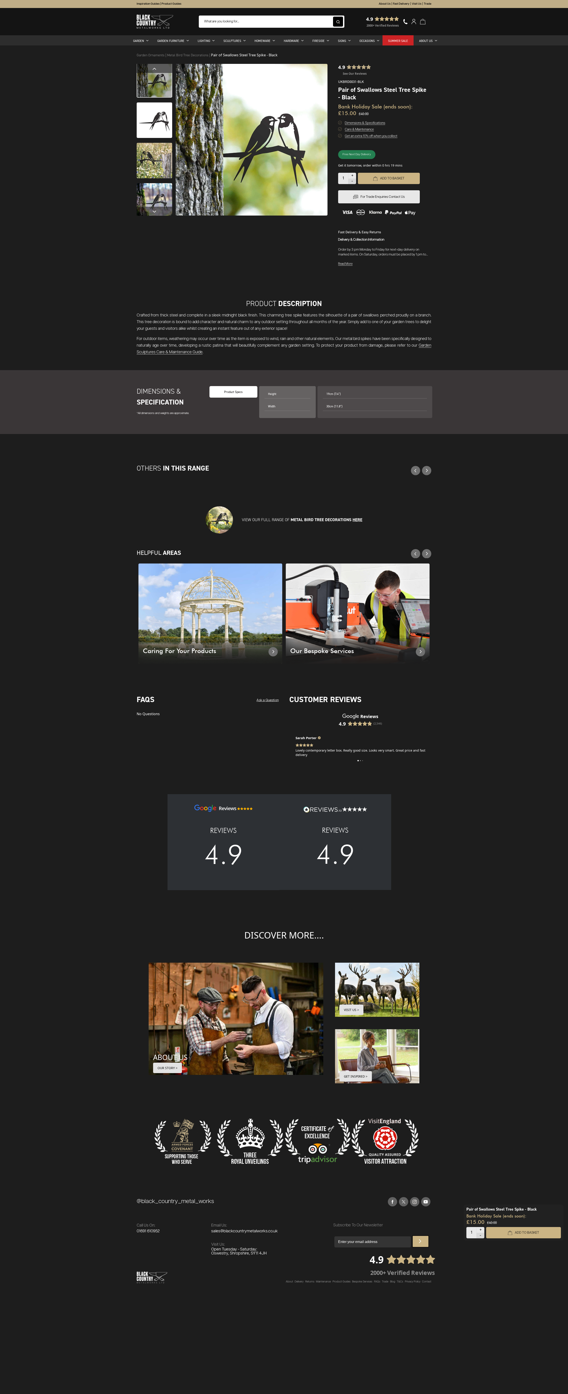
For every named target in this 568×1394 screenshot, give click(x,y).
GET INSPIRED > (355, 1076)
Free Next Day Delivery (357, 154)
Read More (345, 263)
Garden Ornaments (151, 55)
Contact (426, 1281)
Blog (392, 1281)
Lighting (204, 41)
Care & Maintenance (359, 129)
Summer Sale (398, 41)
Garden (138, 41)
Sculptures (232, 41)
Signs (342, 41)
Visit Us (416, 3)
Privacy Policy (412, 1281)
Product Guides (171, 3)
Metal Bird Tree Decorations (188, 55)
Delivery (299, 1281)
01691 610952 (148, 1231)
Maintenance (323, 1281)
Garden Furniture (170, 41)
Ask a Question (267, 700)
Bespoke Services (362, 1281)
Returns (309, 1281)
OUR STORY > (168, 1068)
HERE (357, 519)
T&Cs (400, 1281)
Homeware (262, 41)
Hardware (291, 41)
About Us (384, 3)
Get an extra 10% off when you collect (371, 136)
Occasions (367, 41)
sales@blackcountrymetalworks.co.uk (244, 1231)
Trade (427, 3)
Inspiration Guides (148, 3)
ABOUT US (170, 1057)
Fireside (318, 41)
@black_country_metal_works (175, 1201)
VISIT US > (351, 1010)
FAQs (377, 1281)
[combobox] (271, 22)
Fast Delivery (401, 3)
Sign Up (420, 1241)
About (289, 1281)
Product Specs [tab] (233, 392)
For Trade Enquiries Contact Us (383, 196)
